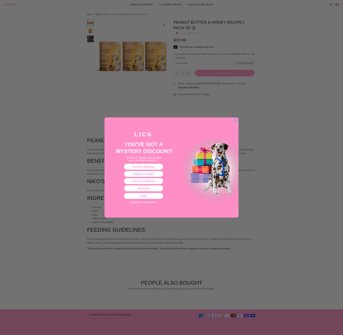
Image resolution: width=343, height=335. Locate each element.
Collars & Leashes (143, 174)
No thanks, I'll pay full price (143, 202)
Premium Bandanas (143, 166)
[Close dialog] (235, 120)
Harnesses (143, 188)
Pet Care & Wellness (143, 181)
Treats (143, 196)
